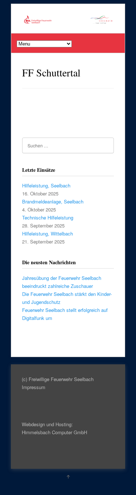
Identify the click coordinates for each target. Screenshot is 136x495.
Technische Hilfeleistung (47, 217)
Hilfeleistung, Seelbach (46, 185)
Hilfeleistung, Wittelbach (47, 233)
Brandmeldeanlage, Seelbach (52, 201)
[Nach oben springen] (68, 476)
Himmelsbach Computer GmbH (54, 432)
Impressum (33, 387)
